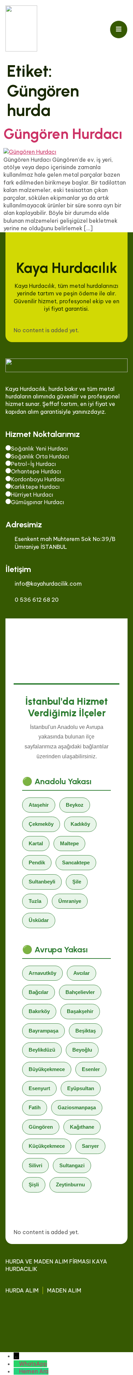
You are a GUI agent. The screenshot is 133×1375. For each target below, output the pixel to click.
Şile (76, 881)
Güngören (41, 1127)
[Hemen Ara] (16, 1371)
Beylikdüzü (42, 1050)
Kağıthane (82, 1127)
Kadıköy (80, 824)
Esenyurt (39, 1088)
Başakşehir (80, 1011)
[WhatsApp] (16, 1363)
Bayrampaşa (43, 1031)
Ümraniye (69, 901)
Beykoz (75, 805)
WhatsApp (33, 1363)
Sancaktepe (76, 862)
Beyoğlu (82, 1050)
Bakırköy (39, 1011)
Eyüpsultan (80, 1088)
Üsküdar (39, 920)
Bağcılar (38, 992)
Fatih (35, 1107)
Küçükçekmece (47, 1146)
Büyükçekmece (47, 1069)
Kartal (36, 843)
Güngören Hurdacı (62, 134)
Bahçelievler (80, 992)
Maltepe (69, 843)
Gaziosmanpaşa (77, 1107)
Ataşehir (39, 805)
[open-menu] (119, 29)
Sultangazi (72, 1165)
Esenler (91, 1069)
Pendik (37, 862)
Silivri (35, 1165)
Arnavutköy (42, 973)
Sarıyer (90, 1146)
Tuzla (35, 901)
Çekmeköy (41, 824)
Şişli (34, 1184)
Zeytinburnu (70, 1184)
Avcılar (81, 973)
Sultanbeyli (42, 881)
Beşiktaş (85, 1031)
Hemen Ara (33, 1371)
